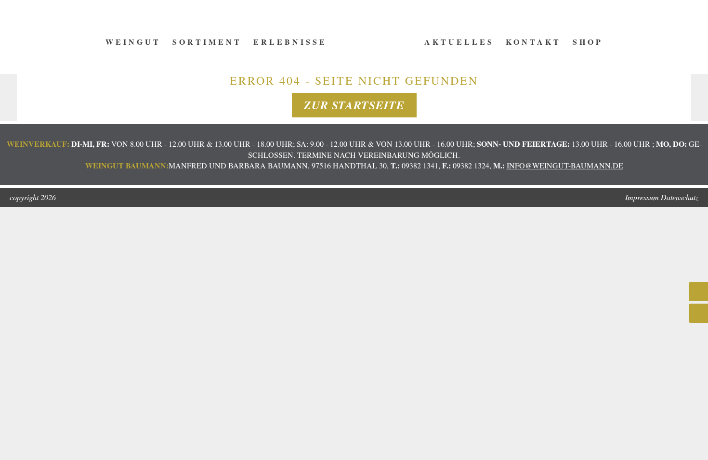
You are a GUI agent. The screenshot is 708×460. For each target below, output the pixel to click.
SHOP (588, 41)
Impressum (642, 197)
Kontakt (533, 41)
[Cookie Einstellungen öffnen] (21, 447)
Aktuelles (459, 41)
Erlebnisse (290, 41)
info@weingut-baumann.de (565, 165)
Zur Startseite (354, 105)
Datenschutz (679, 197)
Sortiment (207, 41)
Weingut (133, 41)
